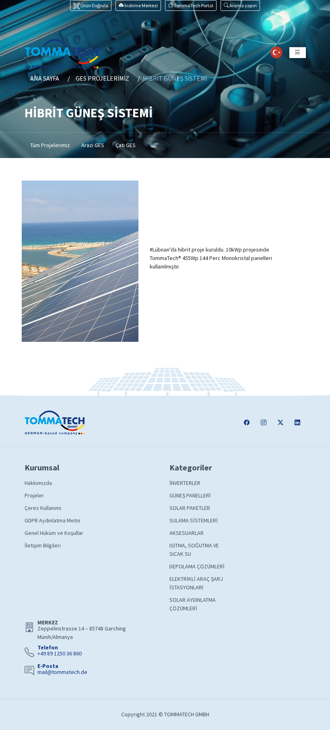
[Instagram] (263, 423)
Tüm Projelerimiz (50, 145)
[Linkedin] (297, 423)
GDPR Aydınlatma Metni (52, 520)
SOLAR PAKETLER (189, 508)
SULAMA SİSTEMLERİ (193, 520)
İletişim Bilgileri (43, 545)
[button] (240, 5)
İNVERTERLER (184, 483)
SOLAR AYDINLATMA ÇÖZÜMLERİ (192, 604)
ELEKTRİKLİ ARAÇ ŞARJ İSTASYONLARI (196, 583)
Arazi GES (92, 145)
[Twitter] (280, 423)
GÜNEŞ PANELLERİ (190, 495)
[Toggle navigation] (297, 52)
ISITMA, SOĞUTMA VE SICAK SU (194, 549)
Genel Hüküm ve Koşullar (54, 533)
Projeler (34, 495)
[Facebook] (246, 423)
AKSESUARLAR (186, 533)
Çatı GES (126, 145)
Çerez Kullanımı (43, 508)
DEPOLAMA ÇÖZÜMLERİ (197, 566)
